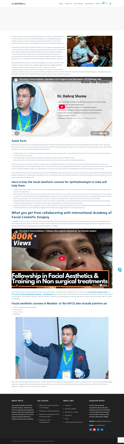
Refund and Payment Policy (74, 422)
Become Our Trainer (71, 412)
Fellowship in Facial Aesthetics (49, 411)
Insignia (41, 441)
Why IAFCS (68, 415)
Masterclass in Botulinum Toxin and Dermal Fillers (49, 415)
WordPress (51, 441)
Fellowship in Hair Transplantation (45, 421)
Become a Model (70, 408)
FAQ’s (67, 419)
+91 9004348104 (100, 425)
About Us (68, 405)
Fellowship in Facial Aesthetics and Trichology (49, 406)
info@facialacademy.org (103, 421)
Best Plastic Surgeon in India (98, 292)
